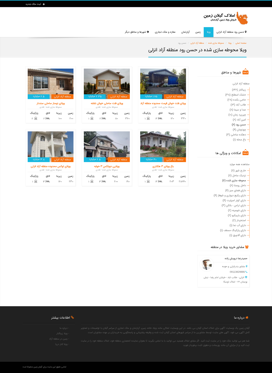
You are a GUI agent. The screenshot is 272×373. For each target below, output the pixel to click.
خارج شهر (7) (238, 170)
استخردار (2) (239, 220)
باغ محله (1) (239, 140)
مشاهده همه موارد (239, 164)
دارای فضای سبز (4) (235, 190)
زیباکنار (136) (239, 90)
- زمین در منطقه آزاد (59, 339)
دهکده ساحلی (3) (236, 135)
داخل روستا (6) (238, 185)
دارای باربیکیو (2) (237, 215)
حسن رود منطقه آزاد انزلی (230, 32)
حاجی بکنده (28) (236, 100)
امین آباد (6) (239, 120)
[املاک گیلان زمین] (225, 18)
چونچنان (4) (239, 130)
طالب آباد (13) (238, 105)
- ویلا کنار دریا (62, 344)
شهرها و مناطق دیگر (136, 32)
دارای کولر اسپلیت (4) (234, 200)
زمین (198, 32)
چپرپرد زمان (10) (237, 115)
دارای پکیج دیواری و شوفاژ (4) (230, 195)
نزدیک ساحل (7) (237, 175)
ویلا (208, 32)
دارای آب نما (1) (238, 225)
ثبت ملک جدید (33, 4)
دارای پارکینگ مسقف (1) (233, 230)
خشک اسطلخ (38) (235, 95)
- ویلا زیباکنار (63, 333)
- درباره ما (64, 328)
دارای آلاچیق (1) (237, 235)
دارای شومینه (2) (237, 210)
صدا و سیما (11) (238, 110)
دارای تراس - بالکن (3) (234, 205)
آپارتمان (185, 32)
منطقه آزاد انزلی (241, 84)
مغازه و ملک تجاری (165, 32)
